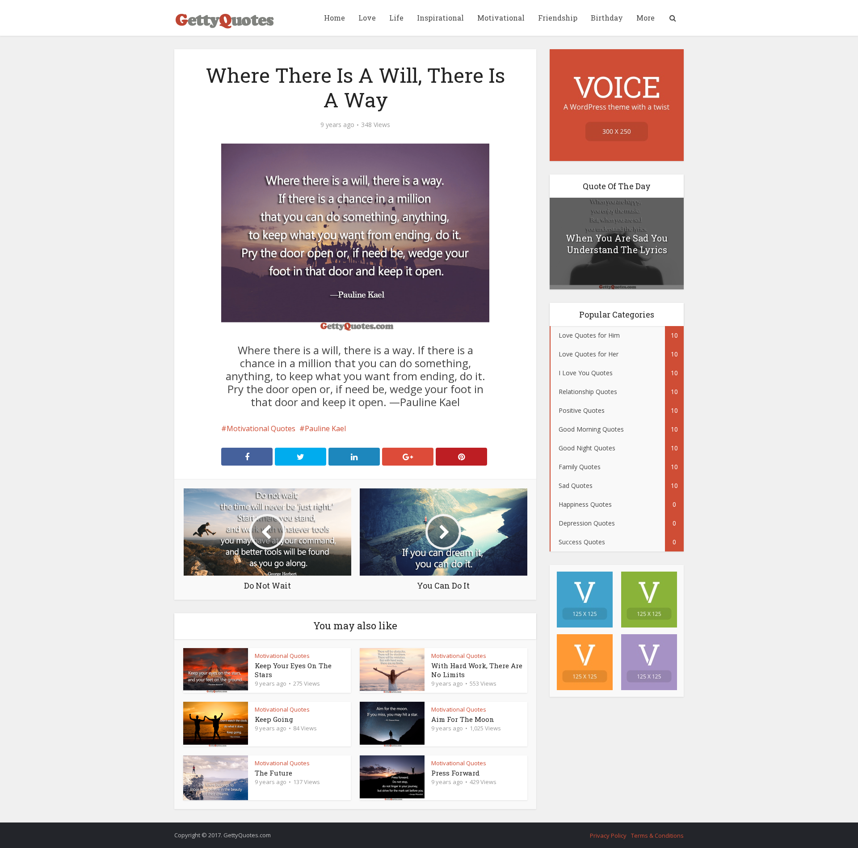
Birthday (607, 17)
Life (396, 17)
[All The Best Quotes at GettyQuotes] (224, 18)
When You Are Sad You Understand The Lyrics (617, 243)
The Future (273, 772)
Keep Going (274, 719)
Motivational (501, 17)
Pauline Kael (325, 428)
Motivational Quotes (261, 428)
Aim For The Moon (462, 719)
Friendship (557, 17)
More (645, 17)
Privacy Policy (608, 835)
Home (334, 17)
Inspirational (440, 17)
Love (367, 17)
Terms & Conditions (657, 835)
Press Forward (455, 772)
